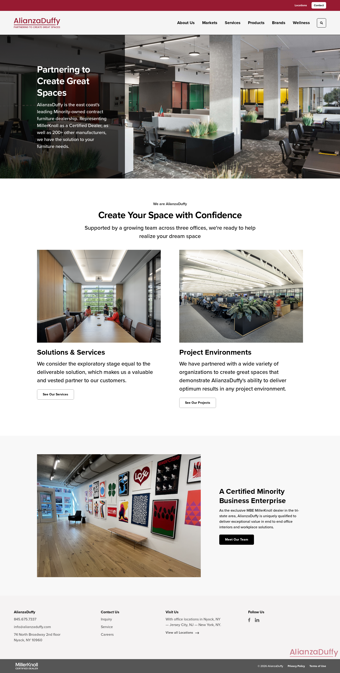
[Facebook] (249, 620)
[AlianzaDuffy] (37, 23)
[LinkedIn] (257, 620)
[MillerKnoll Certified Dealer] (27, 666)
